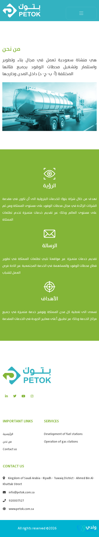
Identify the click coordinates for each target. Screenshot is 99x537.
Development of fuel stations (63, 434)
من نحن (7, 441)
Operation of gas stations (61, 441)
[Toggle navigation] (81, 13)
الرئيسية (8, 434)
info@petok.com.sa (22, 492)
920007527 (16, 500)
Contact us (10, 449)
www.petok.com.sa (21, 509)
